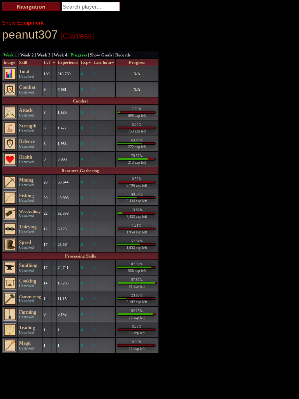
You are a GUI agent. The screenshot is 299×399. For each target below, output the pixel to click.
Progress (78, 55)
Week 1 (10, 55)
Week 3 (44, 55)
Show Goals (101, 55)
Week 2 (27, 55)
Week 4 (60, 55)
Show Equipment (23, 22)
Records (122, 55)
